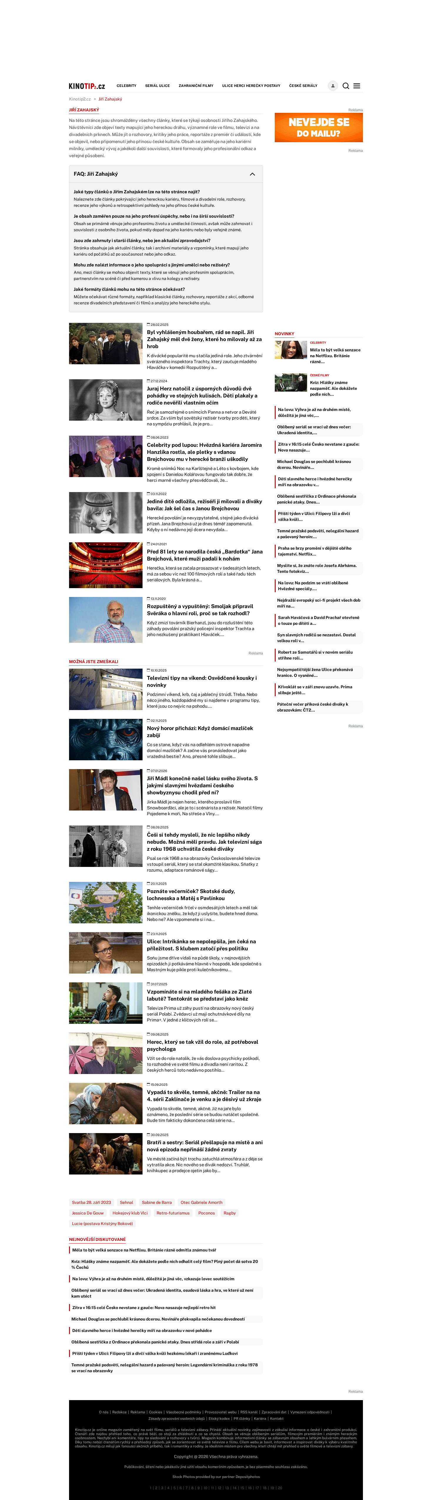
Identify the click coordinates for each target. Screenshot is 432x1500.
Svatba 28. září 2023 (91, 1202)
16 (250, 1488)
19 (272, 1488)
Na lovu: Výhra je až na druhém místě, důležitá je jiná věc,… (314, 412)
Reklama (137, 1412)
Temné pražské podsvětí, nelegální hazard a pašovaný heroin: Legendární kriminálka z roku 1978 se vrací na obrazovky (164, 1368)
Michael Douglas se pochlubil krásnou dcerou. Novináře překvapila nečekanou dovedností (158, 1319)
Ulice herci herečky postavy (251, 86)
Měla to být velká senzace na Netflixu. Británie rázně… (335, 356)
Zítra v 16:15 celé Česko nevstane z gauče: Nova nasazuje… (318, 447)
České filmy (319, 375)
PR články (242, 1419)
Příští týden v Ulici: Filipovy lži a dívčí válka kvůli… (314, 516)
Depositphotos (248, 1477)
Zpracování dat (274, 1412)
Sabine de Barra (157, 1202)
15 (242, 1488)
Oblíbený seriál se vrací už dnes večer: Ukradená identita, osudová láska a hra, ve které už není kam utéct (162, 1293)
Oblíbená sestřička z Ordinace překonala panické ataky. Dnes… (316, 499)
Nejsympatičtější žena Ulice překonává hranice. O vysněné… (315, 672)
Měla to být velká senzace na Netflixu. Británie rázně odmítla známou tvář (144, 1250)
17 (257, 1488)
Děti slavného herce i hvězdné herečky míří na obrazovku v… (315, 481)
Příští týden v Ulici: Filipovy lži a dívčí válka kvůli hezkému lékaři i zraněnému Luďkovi (155, 1353)
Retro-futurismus (173, 1213)
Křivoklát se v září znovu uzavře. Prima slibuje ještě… (315, 689)
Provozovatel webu (221, 1412)
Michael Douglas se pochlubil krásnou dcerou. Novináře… (314, 464)
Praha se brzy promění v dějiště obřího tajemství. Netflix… (314, 551)
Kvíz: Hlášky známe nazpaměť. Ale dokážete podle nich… (333, 388)
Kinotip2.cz (80, 99)
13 (227, 1488)
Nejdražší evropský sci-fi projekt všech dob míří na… (318, 603)
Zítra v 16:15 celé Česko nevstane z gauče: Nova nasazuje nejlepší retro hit (144, 1307)
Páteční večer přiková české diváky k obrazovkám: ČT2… (312, 707)
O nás (103, 1412)
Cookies (155, 1412)
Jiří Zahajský (110, 99)
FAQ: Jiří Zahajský (96, 174)
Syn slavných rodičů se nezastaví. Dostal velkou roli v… (316, 637)
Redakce (119, 1412)
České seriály (303, 86)
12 (219, 1488)
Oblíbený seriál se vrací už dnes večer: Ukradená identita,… (314, 430)
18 (265, 1488)
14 (235, 1488)
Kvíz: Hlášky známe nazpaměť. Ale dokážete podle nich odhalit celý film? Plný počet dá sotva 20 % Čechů (164, 1264)
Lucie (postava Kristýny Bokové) (102, 1223)
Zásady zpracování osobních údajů (176, 1419)
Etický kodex (219, 1419)
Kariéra (260, 1419)
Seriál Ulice (157, 86)
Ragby (230, 1213)
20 (280, 1488)
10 (205, 1488)
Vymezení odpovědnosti (309, 1412)
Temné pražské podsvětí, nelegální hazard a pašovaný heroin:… (318, 533)
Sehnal (126, 1202)
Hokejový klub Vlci (130, 1213)
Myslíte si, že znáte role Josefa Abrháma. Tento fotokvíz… (317, 568)
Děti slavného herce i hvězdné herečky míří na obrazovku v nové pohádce (142, 1330)
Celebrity (126, 86)
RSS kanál (249, 1412)
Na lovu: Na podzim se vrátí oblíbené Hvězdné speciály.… (313, 585)
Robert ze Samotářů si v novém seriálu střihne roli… (315, 655)
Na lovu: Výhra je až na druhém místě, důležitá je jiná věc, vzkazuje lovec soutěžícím (153, 1278)
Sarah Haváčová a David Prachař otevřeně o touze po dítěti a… (318, 620)
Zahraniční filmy (196, 86)
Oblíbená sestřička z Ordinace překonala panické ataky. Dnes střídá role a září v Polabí (155, 1342)
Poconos (206, 1213)
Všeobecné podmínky (183, 1412)
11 (212, 1488)
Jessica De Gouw (88, 1213)
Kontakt (277, 1419)
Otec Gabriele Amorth (201, 1202)
